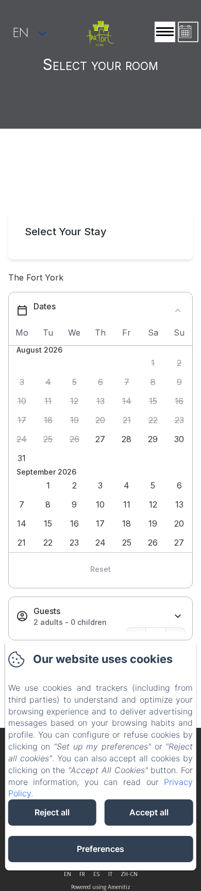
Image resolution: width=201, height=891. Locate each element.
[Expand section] (178, 616)
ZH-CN (129, 874)
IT (110, 874)
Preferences (100, 849)
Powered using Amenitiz (100, 886)
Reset (100, 569)
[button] (153, 363)
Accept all (149, 812)
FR (82, 874)
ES (96, 874)
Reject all (52, 812)
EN (67, 874)
